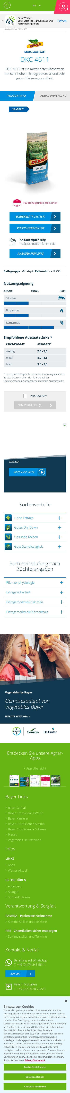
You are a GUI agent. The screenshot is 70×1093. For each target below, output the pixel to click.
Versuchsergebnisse (30, 228)
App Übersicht (36, 768)
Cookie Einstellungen (35, 1066)
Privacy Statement (35, 1060)
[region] (35, 1044)
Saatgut (13, 892)
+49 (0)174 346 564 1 (31, 964)
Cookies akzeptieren (35, 1086)
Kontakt (15, 973)
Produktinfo (16, 95)
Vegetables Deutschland (24, 840)
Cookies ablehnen (34, 1076)
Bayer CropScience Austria (26, 824)
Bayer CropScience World (25, 813)
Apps (11, 865)
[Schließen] (3, 21)
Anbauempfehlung (53, 95)
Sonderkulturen (19, 897)
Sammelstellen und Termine (27, 922)
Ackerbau (14, 886)
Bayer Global (17, 808)
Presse (12, 834)
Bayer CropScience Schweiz (27, 829)
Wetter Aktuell (18, 870)
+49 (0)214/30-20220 (31, 989)
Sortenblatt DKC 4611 (31, 216)
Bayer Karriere (18, 818)
